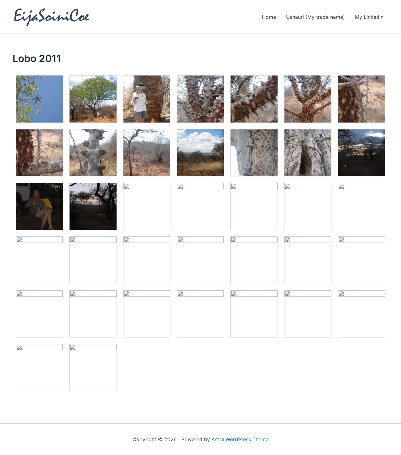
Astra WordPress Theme (239, 439)
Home (269, 17)
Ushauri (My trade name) (315, 17)
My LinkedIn (369, 17)
